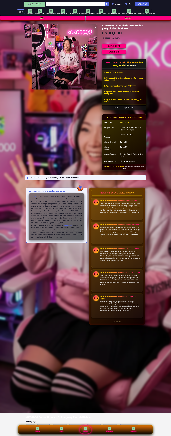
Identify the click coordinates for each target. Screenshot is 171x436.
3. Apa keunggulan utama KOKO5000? (120, 86)
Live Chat (133, 431)
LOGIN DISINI (114, 52)
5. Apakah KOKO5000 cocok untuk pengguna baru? (123, 101)
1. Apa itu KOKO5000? (113, 72)
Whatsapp (109, 431)
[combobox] (75, 4)
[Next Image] (95, 57)
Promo (37, 431)
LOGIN (42, 18)
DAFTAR (128, 18)
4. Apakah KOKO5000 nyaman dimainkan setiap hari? (121, 93)
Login (61, 431)
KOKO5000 (35, 196)
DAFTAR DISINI (114, 46)
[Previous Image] (33, 57)
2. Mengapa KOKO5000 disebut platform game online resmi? (123, 79)
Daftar (85, 431)
